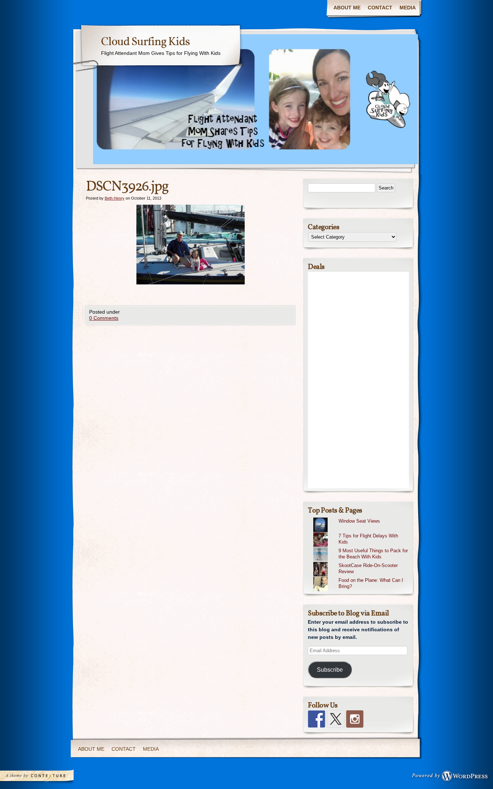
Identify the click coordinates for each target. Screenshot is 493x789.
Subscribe (330, 670)
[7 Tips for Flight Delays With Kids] (361, 532)
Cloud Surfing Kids (145, 42)
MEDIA (408, 7)
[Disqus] (190, 415)
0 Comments (103, 318)
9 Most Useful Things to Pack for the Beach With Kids (373, 553)
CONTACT (380, 7)
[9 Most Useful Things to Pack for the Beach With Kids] (361, 547)
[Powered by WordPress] (452, 777)
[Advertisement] (358, 380)
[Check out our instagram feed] (354, 719)
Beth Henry (115, 198)
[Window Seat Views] (361, 517)
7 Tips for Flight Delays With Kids (368, 539)
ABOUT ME (347, 7)
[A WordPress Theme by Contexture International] (46, 777)
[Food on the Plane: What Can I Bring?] (361, 576)
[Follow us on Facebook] (316, 719)
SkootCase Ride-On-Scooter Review (368, 568)
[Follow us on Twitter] (335, 719)
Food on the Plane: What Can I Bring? (371, 583)
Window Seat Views (359, 521)
